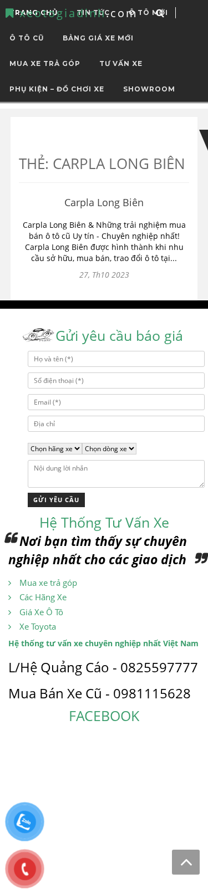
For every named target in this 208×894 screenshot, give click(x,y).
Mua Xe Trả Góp (44, 63)
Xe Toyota (37, 626)
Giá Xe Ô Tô (41, 611)
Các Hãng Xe (43, 596)
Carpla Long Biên (104, 202)
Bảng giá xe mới (98, 38)
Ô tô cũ (26, 38)
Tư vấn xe (121, 63)
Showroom (149, 89)
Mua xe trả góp (48, 582)
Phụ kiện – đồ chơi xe (56, 89)
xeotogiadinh (76, 13)
